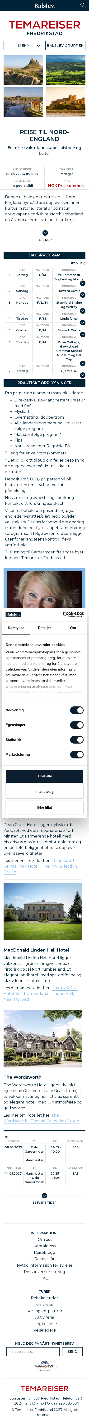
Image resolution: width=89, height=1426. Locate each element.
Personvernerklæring (44, 1272)
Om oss (45, 1239)
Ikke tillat (44, 807)
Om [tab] (73, 628)
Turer (45, 1291)
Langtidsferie (44, 1324)
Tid (54, 1141)
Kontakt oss (44, 1246)
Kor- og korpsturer (44, 1311)
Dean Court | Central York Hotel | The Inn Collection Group (40, 866)
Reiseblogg (44, 1252)
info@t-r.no (34, 1403)
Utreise (13, 1141)
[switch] (77, 725)
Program (69, 270)
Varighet (66, 169)
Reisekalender (44, 1298)
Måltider (42, 270)
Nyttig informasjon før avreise (44, 1265)
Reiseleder (22, 180)
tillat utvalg (44, 792)
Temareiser (44, 1304)
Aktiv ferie (44, 1317)
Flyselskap (75, 1141)
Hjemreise (14, 1167)
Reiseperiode (22, 169)
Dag (22, 270)
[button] (82, 5)
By (34, 1141)
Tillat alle (44, 776)
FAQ (45, 1278)
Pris (67, 180)
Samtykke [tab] (16, 628)
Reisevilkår (44, 1259)
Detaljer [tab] (44, 628)
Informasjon (44, 1233)
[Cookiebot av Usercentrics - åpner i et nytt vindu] (63, 614)
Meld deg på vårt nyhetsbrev (44, 1343)
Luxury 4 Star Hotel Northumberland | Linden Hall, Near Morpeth (41, 994)
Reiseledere (44, 1330)
